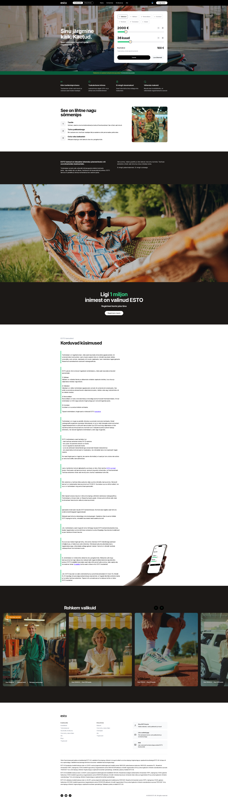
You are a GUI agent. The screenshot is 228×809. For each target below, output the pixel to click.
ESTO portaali (110, 468)
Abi (127, 3)
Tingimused (64, 741)
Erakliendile (78, 3)
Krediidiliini (77, 564)
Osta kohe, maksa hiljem (67, 733)
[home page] (64, 2)
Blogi (62, 738)
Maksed (99, 725)
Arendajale (100, 730)
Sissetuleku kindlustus (67, 730)
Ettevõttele (88, 3)
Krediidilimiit (64, 725)
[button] (102, 2)
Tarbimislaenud (65, 728)
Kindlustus (119, 3)
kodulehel (98, 411)
